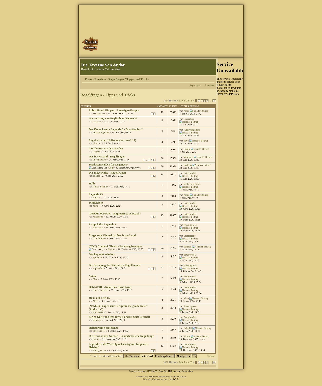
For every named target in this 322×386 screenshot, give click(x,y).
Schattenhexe (99, 113)
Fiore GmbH (164, 371)
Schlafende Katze (192, 184)
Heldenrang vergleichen (103, 327)
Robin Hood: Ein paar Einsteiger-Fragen (114, 110)
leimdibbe (188, 157)
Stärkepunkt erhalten (102, 254)
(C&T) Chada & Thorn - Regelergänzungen (115, 246)
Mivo (95, 143)
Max (95, 279)
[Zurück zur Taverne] (90, 44)
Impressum (176, 371)
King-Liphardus (100, 290)
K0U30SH (98, 312)
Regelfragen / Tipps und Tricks (128, 79)
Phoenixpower (99, 159)
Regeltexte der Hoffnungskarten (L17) (112, 140)
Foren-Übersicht (95, 79)
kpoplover (97, 257)
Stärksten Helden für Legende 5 (108, 164)
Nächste (210, 356)
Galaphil (188, 328)
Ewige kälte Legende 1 (102, 224)
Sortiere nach (147, 356)
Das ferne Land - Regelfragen (107, 156)
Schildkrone (96, 202)
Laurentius (98, 121)
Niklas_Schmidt (100, 186)
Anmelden (209, 85)
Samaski (188, 246)
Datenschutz (187, 371)
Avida (92, 276)
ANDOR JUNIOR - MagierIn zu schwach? (115, 213)
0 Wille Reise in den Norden (106, 148)
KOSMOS (152, 371)
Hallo (92, 183)
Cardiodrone (99, 238)
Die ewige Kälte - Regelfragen (107, 172)
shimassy (97, 320)
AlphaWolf (98, 268)
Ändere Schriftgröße (212, 78)
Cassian (96, 151)
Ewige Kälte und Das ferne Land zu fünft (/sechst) (119, 316)
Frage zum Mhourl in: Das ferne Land (112, 235)
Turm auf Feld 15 (99, 297)
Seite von (185, 100)
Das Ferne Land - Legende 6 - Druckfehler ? (116, 129)
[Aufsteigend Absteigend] (186, 356)
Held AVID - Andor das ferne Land (110, 287)
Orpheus (188, 165)
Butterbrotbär (190, 173)
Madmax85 (98, 216)
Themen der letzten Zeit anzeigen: (106, 356)
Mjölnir (111, 249)
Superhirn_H (99, 330)
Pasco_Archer (99, 350)
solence (96, 175)
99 (214, 101)
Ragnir (187, 149)
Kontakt (132, 371)
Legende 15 (96, 194)
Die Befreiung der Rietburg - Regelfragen (114, 265)
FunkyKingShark (101, 132)
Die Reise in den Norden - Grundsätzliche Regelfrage (121, 336)
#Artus (96, 339)
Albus (186, 110)
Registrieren (195, 85)
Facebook (142, 371)
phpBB (150, 376)
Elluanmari (98, 227)
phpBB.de (174, 379)
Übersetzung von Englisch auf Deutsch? (113, 118)
